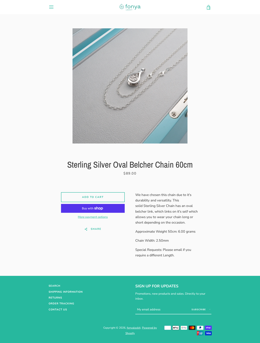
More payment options (93, 217)
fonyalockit (133, 328)
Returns (55, 297)
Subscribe (199, 309)
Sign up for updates (156, 286)
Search (54, 286)
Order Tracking (61, 303)
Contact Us (58, 309)
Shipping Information (66, 292)
